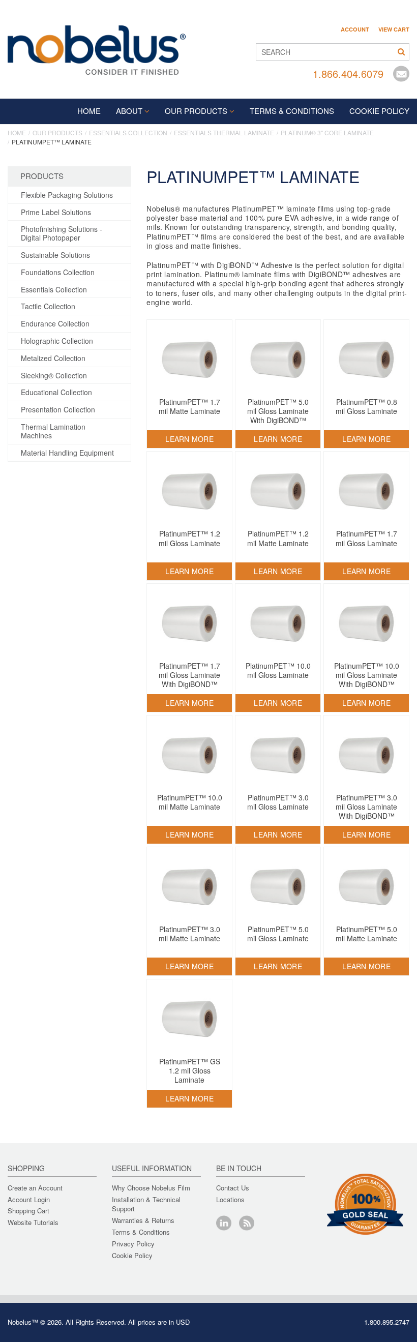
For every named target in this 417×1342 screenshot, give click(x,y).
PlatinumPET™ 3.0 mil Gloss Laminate (278, 802)
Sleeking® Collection (54, 375)
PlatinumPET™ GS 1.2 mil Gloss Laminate (189, 1070)
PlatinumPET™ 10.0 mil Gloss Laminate (278, 670)
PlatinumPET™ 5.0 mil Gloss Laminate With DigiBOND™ (278, 411)
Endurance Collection (55, 323)
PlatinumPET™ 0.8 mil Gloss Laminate (366, 406)
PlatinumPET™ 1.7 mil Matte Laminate (189, 406)
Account (355, 29)
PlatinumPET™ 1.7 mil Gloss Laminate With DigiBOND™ (189, 675)
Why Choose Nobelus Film (151, 1187)
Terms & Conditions (141, 1232)
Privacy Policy (133, 1243)
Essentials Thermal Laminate (224, 132)
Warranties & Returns (143, 1220)
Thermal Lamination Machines (53, 431)
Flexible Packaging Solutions (67, 195)
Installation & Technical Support (146, 1204)
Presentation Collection (58, 409)
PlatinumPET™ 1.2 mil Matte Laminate (278, 538)
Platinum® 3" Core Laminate (327, 132)
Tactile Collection (48, 306)
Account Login (29, 1199)
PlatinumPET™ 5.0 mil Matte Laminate (366, 933)
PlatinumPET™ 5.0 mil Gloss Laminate (278, 933)
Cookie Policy (132, 1255)
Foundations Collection (58, 272)
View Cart (393, 29)
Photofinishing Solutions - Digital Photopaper (61, 233)
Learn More (189, 439)
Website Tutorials (33, 1222)
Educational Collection (56, 392)
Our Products (196, 110)
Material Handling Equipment (67, 453)
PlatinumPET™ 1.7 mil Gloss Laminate (366, 538)
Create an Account (35, 1187)
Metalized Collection (53, 358)
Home (89, 110)
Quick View (189, 377)
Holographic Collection (57, 341)
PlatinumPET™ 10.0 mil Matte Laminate (189, 802)
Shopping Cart (28, 1210)
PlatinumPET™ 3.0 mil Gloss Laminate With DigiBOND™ (366, 806)
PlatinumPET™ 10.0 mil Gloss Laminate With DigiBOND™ (366, 675)
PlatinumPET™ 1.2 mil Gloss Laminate (189, 538)
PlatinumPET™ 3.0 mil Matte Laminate (189, 933)
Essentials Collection (128, 132)
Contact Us (232, 1187)
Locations (230, 1199)
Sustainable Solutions (55, 255)
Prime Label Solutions (56, 212)
